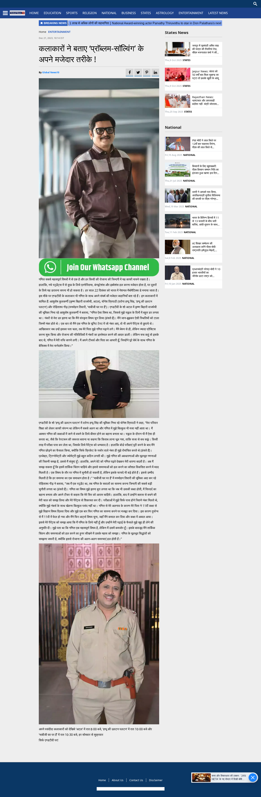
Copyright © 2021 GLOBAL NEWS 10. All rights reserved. (130, 789)
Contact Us (136, 780)
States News (176, 32)
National (173, 127)
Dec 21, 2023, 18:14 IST (51, 38)
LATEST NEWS (218, 13)
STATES (146, 13)
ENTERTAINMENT (191, 13)
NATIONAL (109, 13)
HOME (34, 13)
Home (42, 32)
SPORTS (72, 13)
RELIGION (90, 13)
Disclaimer (156, 780)
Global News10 (50, 72)
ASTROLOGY (165, 13)
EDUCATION (52, 13)
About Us (117, 780)
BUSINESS (129, 13)
